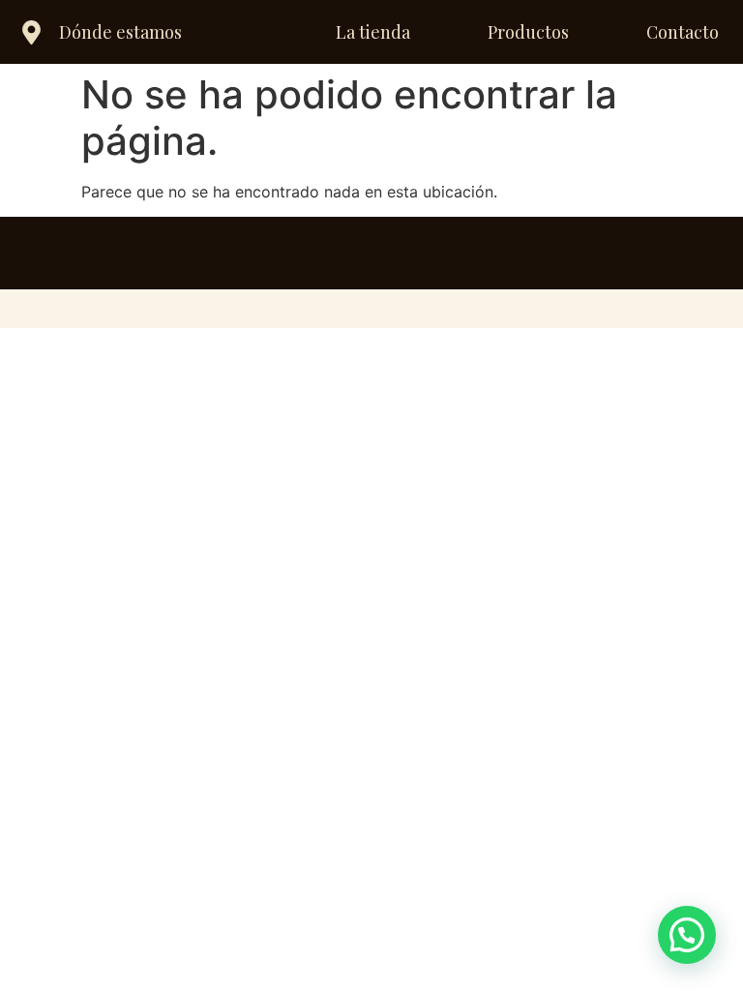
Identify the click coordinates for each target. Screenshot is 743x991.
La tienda (373, 32)
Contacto (682, 32)
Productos (528, 32)
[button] (687, 935)
